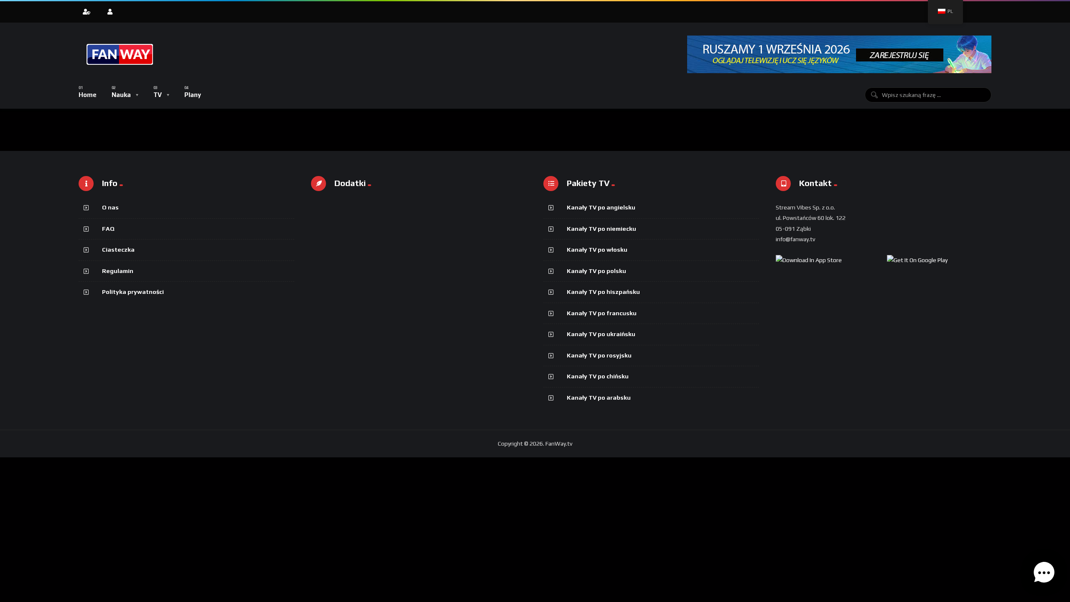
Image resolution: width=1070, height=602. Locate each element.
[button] (1044, 574)
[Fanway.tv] (120, 54)
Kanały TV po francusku (602, 313)
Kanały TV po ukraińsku (601, 334)
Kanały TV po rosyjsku (599, 355)
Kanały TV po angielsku (601, 207)
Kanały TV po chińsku (598, 376)
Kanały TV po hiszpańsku (603, 291)
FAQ (108, 228)
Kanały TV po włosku (597, 249)
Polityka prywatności (133, 291)
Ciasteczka (118, 249)
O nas (110, 207)
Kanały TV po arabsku (599, 397)
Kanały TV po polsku (596, 271)
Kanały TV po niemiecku (601, 228)
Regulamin (117, 271)
